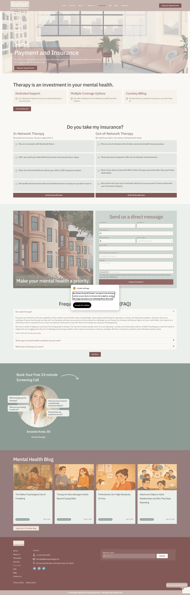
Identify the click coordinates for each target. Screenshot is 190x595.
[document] (95, 297)
